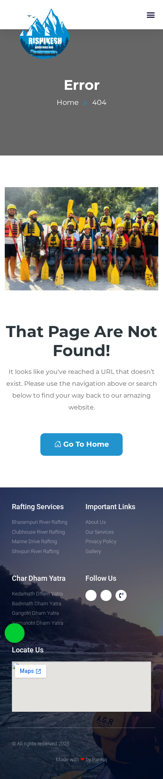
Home (68, 102)
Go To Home (86, 444)
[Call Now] (15, 633)
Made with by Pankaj (81, 759)
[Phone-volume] (121, 595)
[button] (150, 14)
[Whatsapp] (91, 595)
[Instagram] (106, 595)
